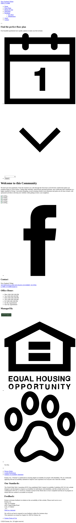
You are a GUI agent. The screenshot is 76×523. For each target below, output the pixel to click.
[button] (39, 390)
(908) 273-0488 (5, 3)
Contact (6, 20)
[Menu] (1, 23)
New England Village (7, 1)
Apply (6, 18)
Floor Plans (7, 8)
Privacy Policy (8, 471)
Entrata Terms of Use (10, 518)
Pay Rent (11, 15)
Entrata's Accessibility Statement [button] (13, 474)
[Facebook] (39, 275)
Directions (7, 11)
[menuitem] (39, 6)
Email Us (14, 286)
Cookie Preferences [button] (10, 473)
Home (6, 6)
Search (7, 178)
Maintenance (12, 16)
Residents (7, 13)
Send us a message (9, 510)
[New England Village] (6, 317)
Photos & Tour (8, 9)
